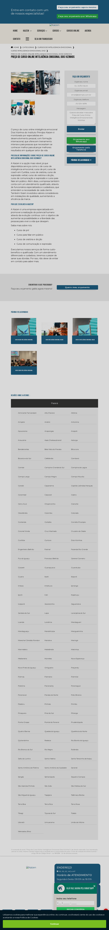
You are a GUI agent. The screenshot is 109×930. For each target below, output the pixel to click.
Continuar (54, 924)
